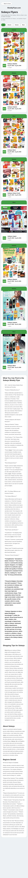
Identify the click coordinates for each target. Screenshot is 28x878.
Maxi (6, 650)
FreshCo (22, 741)
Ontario (17, 24)
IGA (16, 741)
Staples (10, 450)
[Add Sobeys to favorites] (20, 12)
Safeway (13, 741)
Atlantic (9, 24)
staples (9, 473)
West (23, 24)
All (3, 24)
